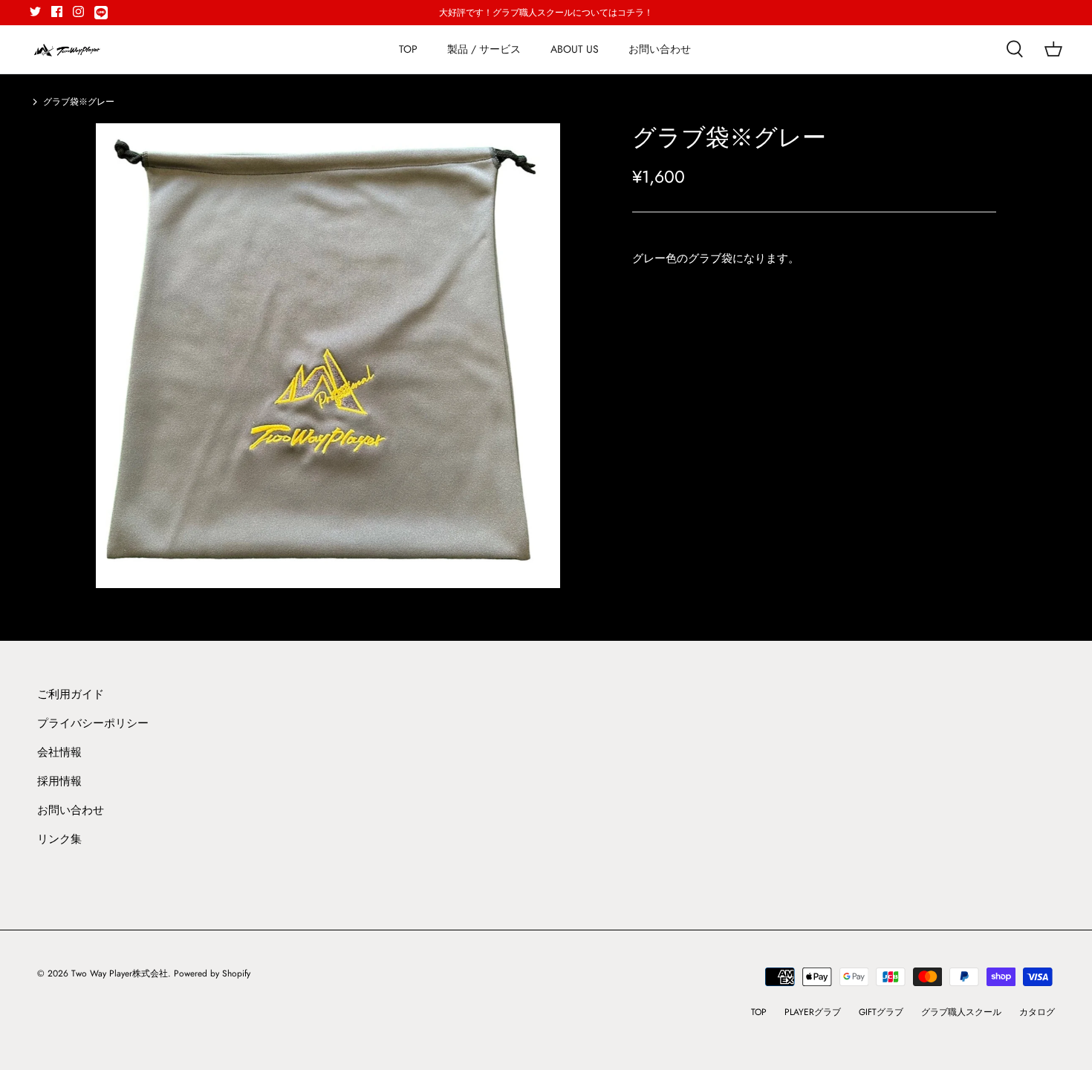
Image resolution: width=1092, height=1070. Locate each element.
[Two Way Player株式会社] (67, 49)
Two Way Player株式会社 (119, 973)
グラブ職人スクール (961, 1012)
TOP (408, 49)
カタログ (1037, 1012)
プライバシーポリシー (93, 723)
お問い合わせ (659, 49)
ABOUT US (574, 49)
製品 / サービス (484, 49)
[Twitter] (35, 11)
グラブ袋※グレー (78, 101)
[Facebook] (56, 11)
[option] (328, 355)
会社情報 (59, 752)
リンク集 (59, 839)
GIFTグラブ (881, 1012)
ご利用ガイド (70, 694)
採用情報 (59, 781)
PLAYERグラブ (812, 1012)
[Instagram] (78, 11)
